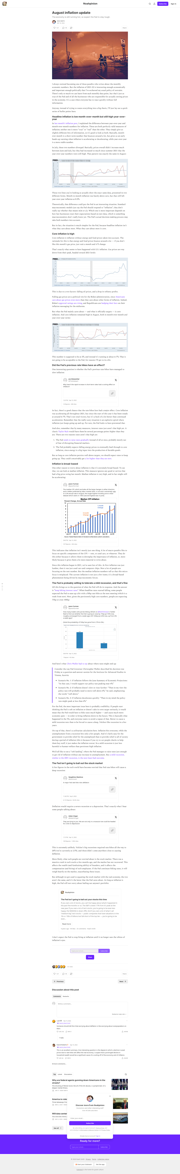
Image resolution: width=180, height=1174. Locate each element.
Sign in (173, 4)
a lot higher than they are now (98, 458)
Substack (80, 1170)
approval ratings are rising (70, 303)
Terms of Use (100, 1128)
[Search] (150, 4)
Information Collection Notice (89, 1130)
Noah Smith (61, 21)
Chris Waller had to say (77, 663)
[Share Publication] (154, 4)
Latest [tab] (60, 1074)
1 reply (61, 1038)
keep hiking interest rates (66, 590)
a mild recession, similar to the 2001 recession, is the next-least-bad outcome (88, 756)
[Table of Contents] (2, 587)
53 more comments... (59, 1064)
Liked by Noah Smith (64, 1023)
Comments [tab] (57, 996)
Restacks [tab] (66, 996)
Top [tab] (54, 1074)
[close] (110, 1096)
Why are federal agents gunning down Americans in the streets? (78, 1081)
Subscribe (163, 4)
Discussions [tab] (68, 1074)
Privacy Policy (106, 1130)
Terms (94, 1159)
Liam (58, 1021)
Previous (60, 981)
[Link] (49, 118)
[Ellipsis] (127, 1020)
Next (121, 981)
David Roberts (62, 1045)
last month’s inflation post (65, 123)
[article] (90, 1086)
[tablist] (61, 996)
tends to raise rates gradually (76, 439)
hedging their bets (109, 303)
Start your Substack (84, 1164)
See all (56, 1128)
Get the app (100, 1164)
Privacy (88, 1159)
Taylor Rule (63, 431)
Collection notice (103, 1159)
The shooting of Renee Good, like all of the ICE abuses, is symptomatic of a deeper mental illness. (79, 1087)
